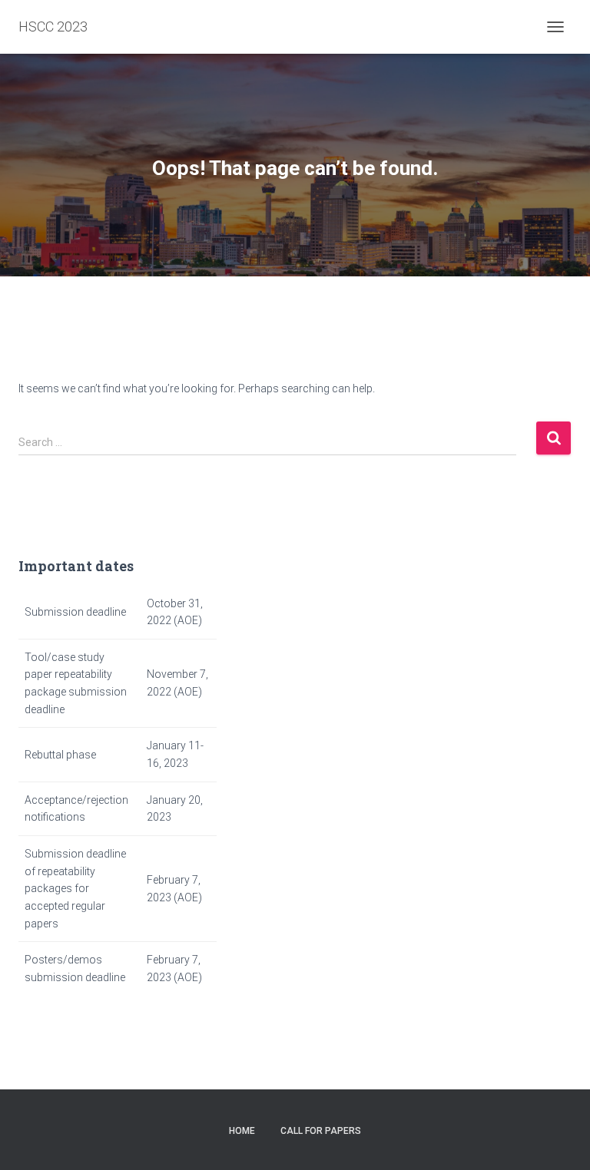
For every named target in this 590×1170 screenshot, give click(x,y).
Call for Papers (320, 1130)
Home (242, 1130)
